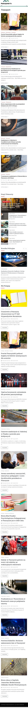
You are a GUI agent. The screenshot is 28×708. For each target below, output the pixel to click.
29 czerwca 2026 (13, 227)
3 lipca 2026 (12, 218)
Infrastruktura (3, 429)
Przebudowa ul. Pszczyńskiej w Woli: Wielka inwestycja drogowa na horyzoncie (17, 217)
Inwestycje (6, 557)
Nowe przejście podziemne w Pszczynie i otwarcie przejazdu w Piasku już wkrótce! (12, 205)
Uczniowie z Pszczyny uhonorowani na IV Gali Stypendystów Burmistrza (11, 314)
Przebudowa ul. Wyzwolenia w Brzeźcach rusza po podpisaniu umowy (13, 601)
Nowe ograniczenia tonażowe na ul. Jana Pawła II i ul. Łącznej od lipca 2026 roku (17, 242)
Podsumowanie (7, 309)
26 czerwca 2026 (13, 243)
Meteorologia (3, 389)
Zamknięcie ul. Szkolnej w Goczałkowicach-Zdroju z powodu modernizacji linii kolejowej (11, 141)
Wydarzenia (8, 66)
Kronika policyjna (4, 268)
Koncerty (2, 638)
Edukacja (3, 32)
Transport (13, 32)
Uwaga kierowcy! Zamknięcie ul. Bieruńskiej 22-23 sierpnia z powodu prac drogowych (13, 70)
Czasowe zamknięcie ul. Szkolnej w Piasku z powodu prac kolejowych (14, 434)
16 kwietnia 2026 (5, 274)
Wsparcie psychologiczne (9, 513)
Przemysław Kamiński (14, 38)
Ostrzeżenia (8, 389)
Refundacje (8, 32)
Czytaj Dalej (4, 47)
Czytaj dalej (4, 327)
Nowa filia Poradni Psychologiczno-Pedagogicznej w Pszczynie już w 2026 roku (13, 518)
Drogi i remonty (6, 201)
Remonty (3, 138)
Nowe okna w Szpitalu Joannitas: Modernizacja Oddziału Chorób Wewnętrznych (13, 682)
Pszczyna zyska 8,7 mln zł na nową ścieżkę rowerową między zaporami (17, 225)
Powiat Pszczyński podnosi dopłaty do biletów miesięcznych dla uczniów (14, 355)
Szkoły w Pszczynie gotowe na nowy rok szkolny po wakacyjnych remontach (13, 562)
